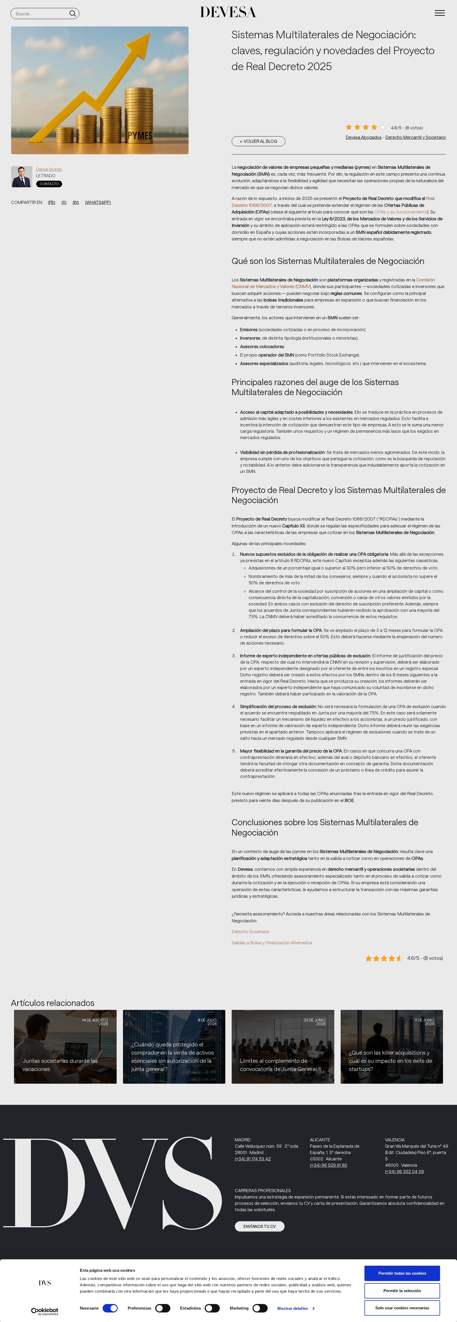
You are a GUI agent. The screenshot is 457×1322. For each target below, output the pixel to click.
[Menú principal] (439, 13)
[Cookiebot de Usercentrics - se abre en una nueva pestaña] (45, 1312)
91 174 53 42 (253, 1158)
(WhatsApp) (98, 202)
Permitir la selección (402, 1290)
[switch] (162, 1308)
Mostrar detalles (292, 1308)
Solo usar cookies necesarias (402, 1308)
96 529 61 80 (328, 1165)
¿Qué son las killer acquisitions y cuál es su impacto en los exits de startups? (390, 1060)
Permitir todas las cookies (402, 1273)
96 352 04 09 (404, 1171)
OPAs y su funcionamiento (400, 211)
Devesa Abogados (364, 137)
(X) (64, 202)
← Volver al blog (258, 141)
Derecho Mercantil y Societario (416, 137)
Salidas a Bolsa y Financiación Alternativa (272, 942)
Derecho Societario (250, 931)
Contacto (49, 184)
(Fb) (51, 202)
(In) (76, 202)
